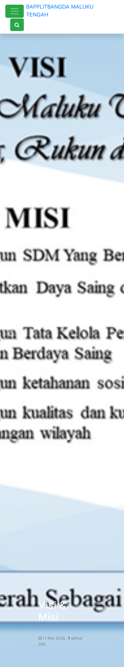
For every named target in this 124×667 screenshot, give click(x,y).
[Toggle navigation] (14, 11)
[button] (9, 333)
